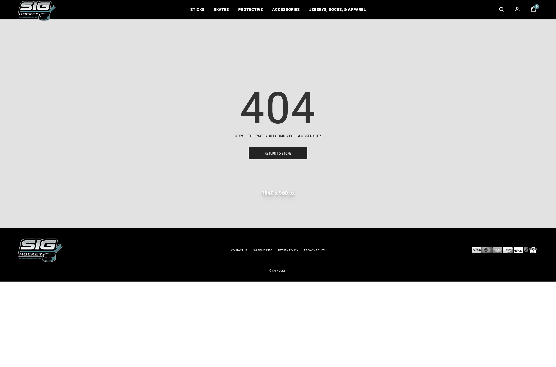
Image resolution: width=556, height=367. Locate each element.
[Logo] (37, 11)
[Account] (517, 10)
